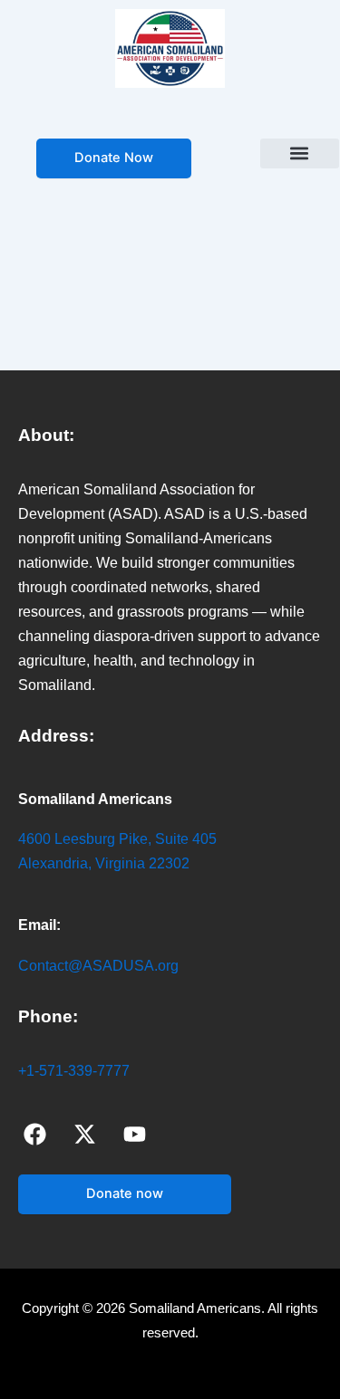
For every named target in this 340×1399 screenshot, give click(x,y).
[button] (299, 153)
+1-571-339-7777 (74, 1070)
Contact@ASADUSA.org (98, 965)
